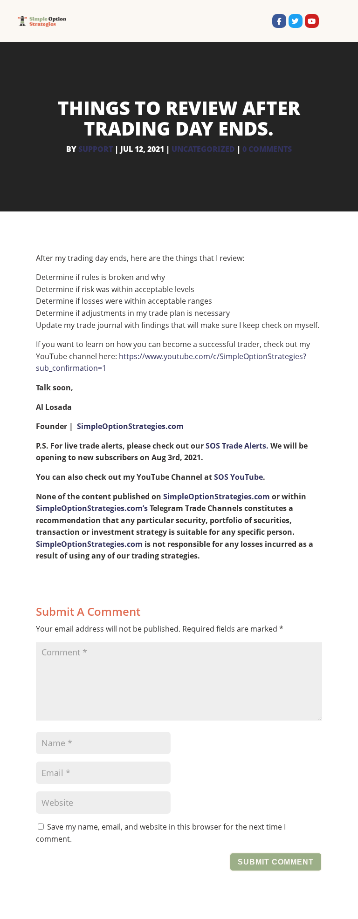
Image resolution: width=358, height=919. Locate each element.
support (95, 149)
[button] (330, 21)
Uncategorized (203, 149)
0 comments (267, 149)
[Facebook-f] (279, 21)
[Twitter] (296, 21)
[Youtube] (312, 21)
